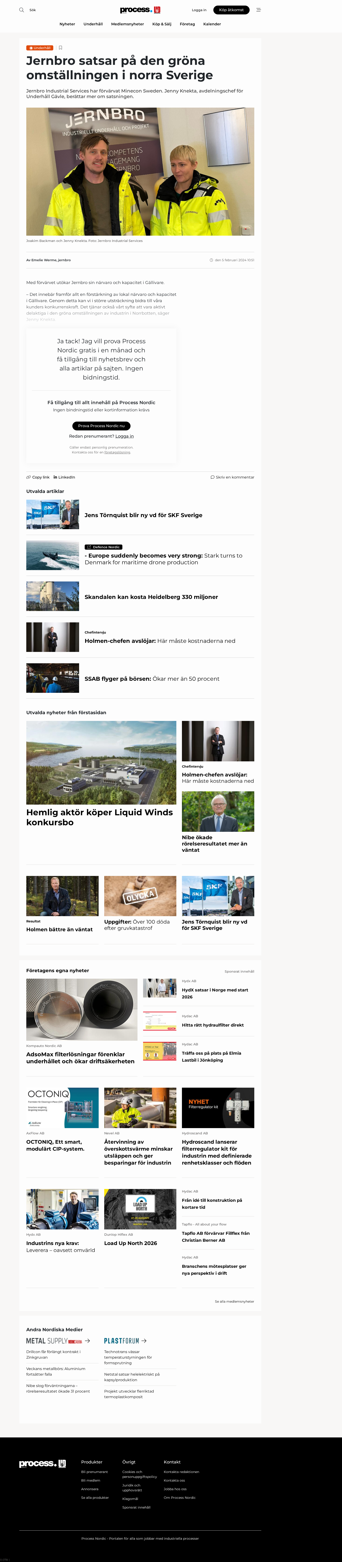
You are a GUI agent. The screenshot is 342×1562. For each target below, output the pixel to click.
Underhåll (93, 24)
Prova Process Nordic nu (101, 426)
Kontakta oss (174, 1480)
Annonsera (89, 1489)
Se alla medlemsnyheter (234, 1301)
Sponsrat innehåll (136, 1507)
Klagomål (130, 1499)
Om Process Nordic (180, 1498)
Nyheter (67, 24)
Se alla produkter (95, 1498)
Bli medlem (90, 1480)
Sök (33, 10)
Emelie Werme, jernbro (51, 260)
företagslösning (117, 452)
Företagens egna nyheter (57, 970)
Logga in (124, 436)
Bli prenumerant (94, 1472)
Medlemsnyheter (127, 24)
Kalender (212, 24)
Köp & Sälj (161, 24)
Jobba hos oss (175, 1489)
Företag (187, 24)
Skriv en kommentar (235, 477)
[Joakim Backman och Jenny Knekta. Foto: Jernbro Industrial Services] (140, 172)
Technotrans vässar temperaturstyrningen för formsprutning (128, 1357)
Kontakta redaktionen (181, 1472)
